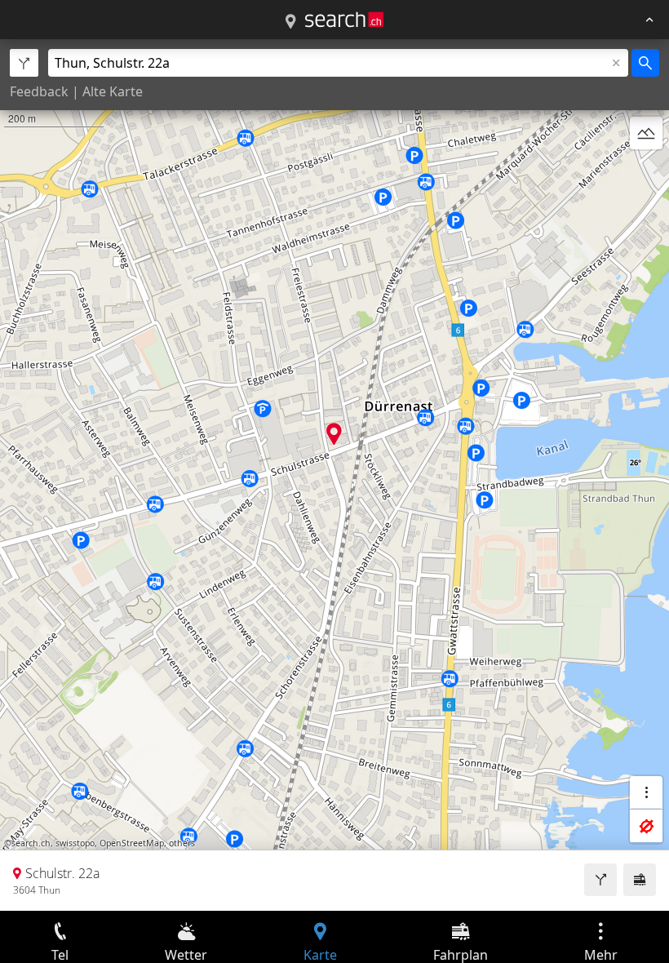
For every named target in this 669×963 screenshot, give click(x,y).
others (182, 843)
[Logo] (344, 19)
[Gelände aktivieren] (646, 133)
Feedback (39, 91)
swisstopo (75, 843)
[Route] (600, 879)
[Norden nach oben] (646, 172)
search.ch (31, 843)
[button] (334, 433)
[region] (334, 475)
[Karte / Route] (290, 22)
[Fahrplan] (639, 879)
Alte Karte (112, 91)
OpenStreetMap (132, 843)
